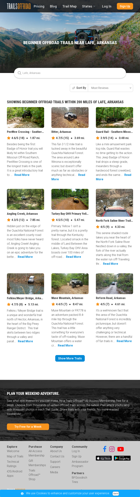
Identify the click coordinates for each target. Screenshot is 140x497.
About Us (56, 451)
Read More (22, 175)
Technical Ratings (13, 464)
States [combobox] (87, 6)
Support (55, 461)
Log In (106, 6)
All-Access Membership (36, 453)
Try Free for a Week (28, 426)
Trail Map (69, 6)
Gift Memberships (37, 463)
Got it (115, 493)
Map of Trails (15, 456)
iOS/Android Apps (14, 473)
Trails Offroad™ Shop (34, 475)
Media (54, 472)
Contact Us (57, 456)
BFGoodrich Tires (79, 480)
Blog (53, 6)
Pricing (39, 6)
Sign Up (125, 6)
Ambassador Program (80, 464)
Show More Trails (70, 358)
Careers (55, 467)
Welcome (13, 451)
